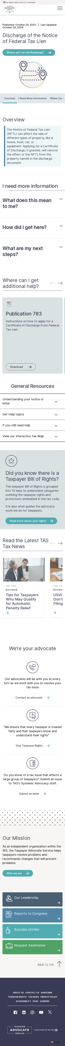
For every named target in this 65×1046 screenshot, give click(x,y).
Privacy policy (48, 997)
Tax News (33, 997)
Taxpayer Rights (17, 997)
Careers (44, 1001)
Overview (9, 98)
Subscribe (46, 992)
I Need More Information (32, 98)
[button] (60, 283)
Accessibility (23, 1001)
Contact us (32, 992)
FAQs (35, 1001)
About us (18, 992)
